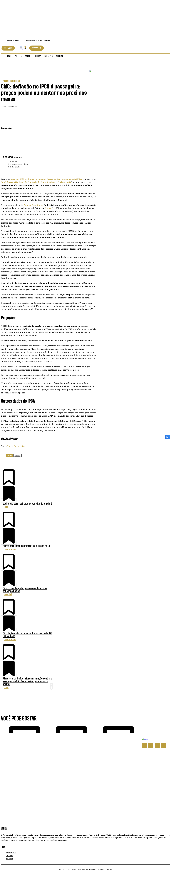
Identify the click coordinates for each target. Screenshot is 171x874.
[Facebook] (5, 133)
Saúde (6, 507)
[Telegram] (4, 150)
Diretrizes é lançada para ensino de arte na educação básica (25, 590)
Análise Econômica (33, 205)
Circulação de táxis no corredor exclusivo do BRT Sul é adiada (27, 635)
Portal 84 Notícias (11, 81)
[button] (36, 48)
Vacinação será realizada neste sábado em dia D (27, 503)
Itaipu (48, 208)
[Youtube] (163, 745)
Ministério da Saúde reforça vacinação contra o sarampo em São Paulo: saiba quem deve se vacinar (27, 681)
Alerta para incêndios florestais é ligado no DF (26, 545)
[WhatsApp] (5, 144)
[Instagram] (150, 745)
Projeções (14, 161)
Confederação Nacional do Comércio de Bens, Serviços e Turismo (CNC (36, 182)
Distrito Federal (10, 549)
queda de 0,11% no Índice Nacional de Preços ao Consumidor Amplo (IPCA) (46, 179)
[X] (5, 139)
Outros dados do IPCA (19, 164)
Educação (7, 594)
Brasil (17, 456)
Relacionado (15, 167)
